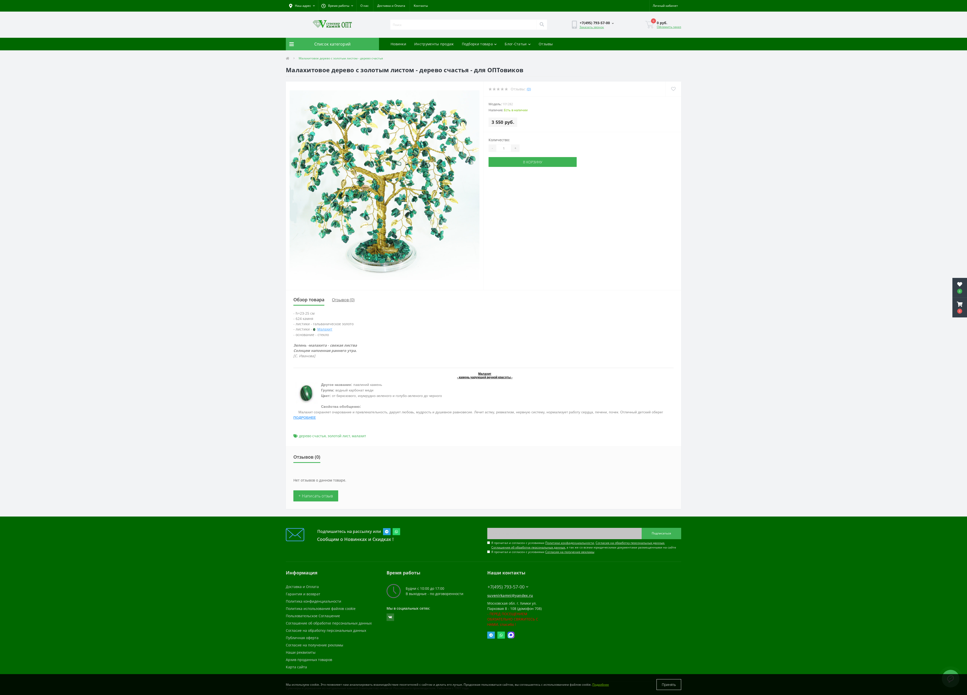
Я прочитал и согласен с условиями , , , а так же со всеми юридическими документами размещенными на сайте (583, 545)
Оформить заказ (669, 27)
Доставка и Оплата (391, 6)
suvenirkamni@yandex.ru (510, 595)
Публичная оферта (302, 637)
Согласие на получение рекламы (314, 645)
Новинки (398, 44)
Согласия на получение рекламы (569, 552)
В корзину (532, 162)
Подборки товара (477, 44)
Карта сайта (296, 667)
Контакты (421, 6)
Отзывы (546, 44)
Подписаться (661, 533)
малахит (359, 435)
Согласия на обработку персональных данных (630, 543)
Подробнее (600, 684)
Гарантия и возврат (303, 594)
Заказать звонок (591, 27)
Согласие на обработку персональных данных (326, 630)
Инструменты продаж (434, 44)
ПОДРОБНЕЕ (304, 418)
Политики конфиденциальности (569, 543)
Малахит (324, 329)
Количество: (499, 139)
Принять (669, 684)
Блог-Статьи (516, 44)
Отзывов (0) (343, 300)
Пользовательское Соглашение (313, 615)
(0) (529, 89)
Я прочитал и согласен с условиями (542, 552)
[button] (337, 6)
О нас (364, 6)
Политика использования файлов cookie (321, 608)
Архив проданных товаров (309, 659)
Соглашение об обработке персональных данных (329, 623)
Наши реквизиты (301, 652)
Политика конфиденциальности (313, 601)
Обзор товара (308, 300)
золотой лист (339, 435)
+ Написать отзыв (315, 496)
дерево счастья (312, 435)
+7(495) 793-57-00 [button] (506, 587)
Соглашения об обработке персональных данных (528, 547)
